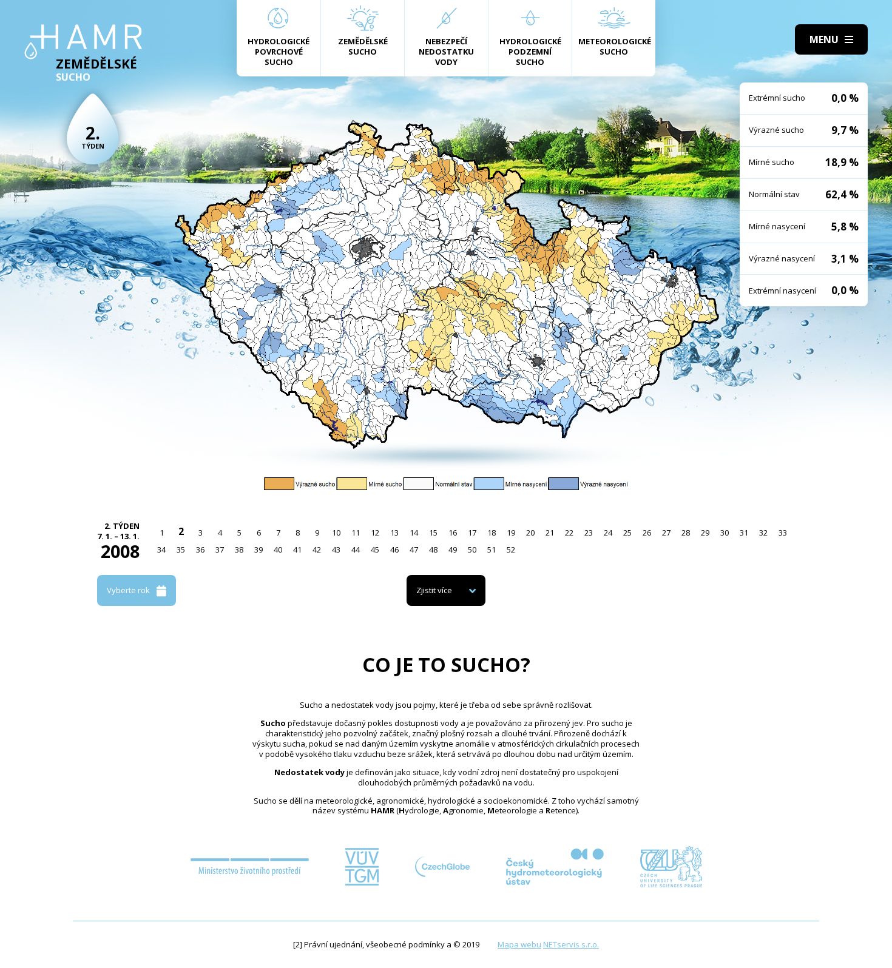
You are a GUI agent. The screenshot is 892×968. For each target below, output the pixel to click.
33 (783, 532)
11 (355, 532)
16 (452, 532)
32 (763, 532)
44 (355, 549)
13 (394, 532)
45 (375, 549)
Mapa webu (519, 944)
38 (239, 549)
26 (647, 532)
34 (161, 549)
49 (452, 549)
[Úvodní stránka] (83, 41)
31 (744, 532)
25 (627, 532)
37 (219, 549)
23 (588, 532)
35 (181, 549)
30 (724, 532)
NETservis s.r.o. (571, 944)
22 (569, 532)
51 (491, 549)
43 (336, 549)
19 (511, 532)
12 (375, 532)
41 (297, 549)
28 (685, 532)
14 (414, 532)
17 (472, 532)
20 (530, 532)
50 (472, 549)
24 (608, 532)
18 (491, 532)
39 (258, 549)
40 (278, 549)
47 (414, 549)
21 (550, 532)
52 (511, 549)
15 (433, 532)
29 (705, 532)
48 (433, 549)
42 (317, 549)
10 (336, 532)
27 (666, 532)
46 (394, 549)
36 (200, 549)
